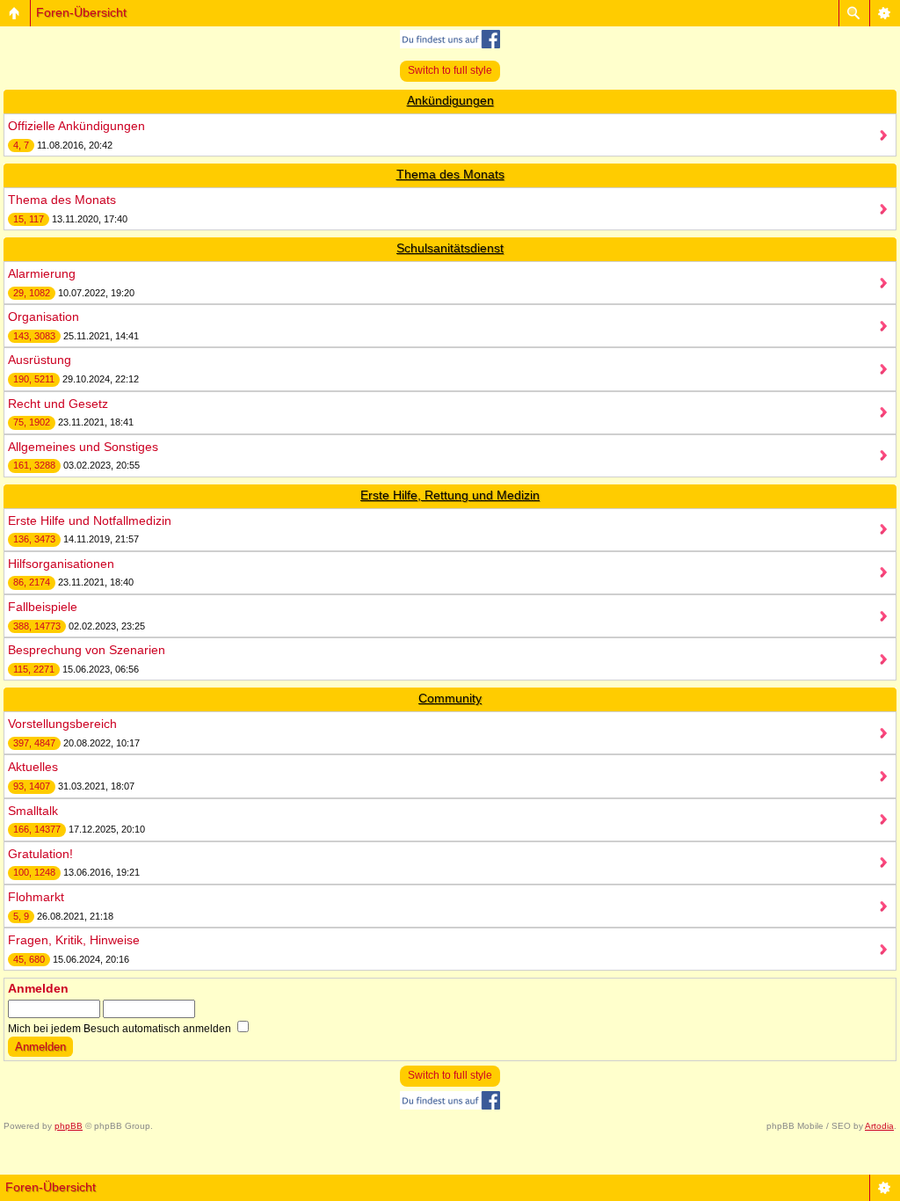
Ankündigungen (450, 100)
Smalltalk (33, 811)
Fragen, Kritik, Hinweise (74, 940)
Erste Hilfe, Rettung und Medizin (450, 495)
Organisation (43, 316)
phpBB (68, 1126)
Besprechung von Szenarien (86, 650)
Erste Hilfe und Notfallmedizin (89, 520)
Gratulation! (40, 854)
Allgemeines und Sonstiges (83, 447)
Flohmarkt (36, 897)
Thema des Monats (450, 174)
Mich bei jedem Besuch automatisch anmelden (121, 1029)
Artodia (879, 1126)
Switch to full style (450, 70)
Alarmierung (42, 273)
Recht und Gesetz (58, 404)
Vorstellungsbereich (62, 724)
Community (450, 698)
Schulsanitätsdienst (450, 248)
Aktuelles (33, 767)
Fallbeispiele (42, 607)
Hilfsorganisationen (61, 564)
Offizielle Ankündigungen (76, 126)
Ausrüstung (39, 360)
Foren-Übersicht (81, 12)
